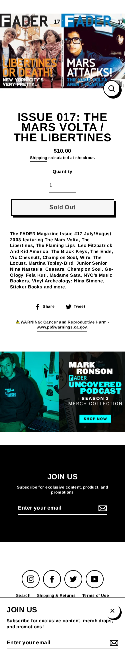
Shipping (38, 157)
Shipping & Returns (56, 595)
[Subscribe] (101, 508)
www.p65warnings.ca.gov (62, 327)
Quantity (63, 171)
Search (23, 595)
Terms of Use (95, 595)
